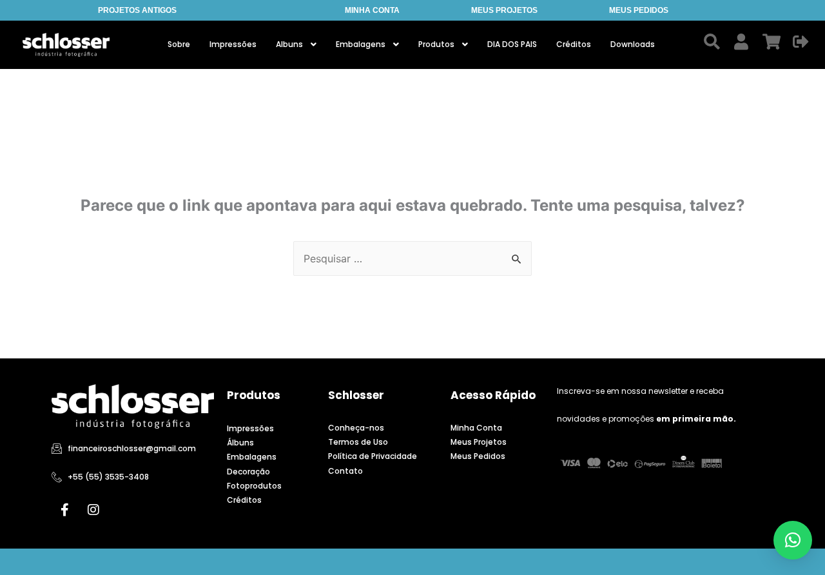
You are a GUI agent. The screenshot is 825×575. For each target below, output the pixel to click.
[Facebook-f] (64, 510)
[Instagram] (93, 510)
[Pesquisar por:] (412, 258)
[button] (792, 540)
